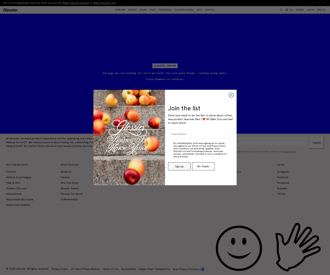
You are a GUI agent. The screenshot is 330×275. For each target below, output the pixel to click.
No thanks (203, 166)
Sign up (179, 166)
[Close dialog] (231, 95)
